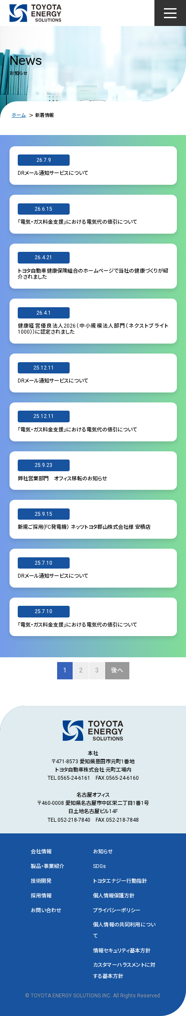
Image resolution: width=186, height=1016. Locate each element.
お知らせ (103, 852)
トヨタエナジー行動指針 (120, 881)
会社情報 (41, 852)
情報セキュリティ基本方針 (122, 951)
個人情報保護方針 (114, 896)
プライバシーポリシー (117, 910)
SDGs (99, 866)
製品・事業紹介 (47, 866)
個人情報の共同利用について (124, 930)
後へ (117, 670)
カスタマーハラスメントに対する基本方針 (124, 970)
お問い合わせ (46, 910)
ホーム (19, 115)
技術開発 (41, 881)
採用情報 (41, 896)
